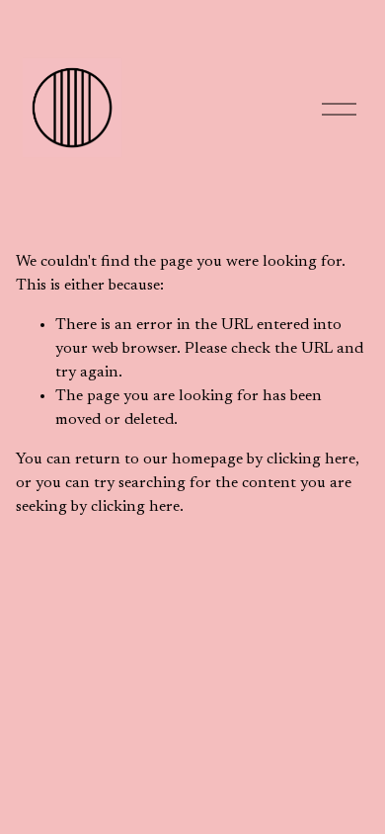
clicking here (311, 459)
